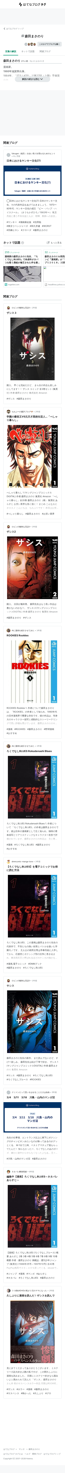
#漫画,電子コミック (16, 963)
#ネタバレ (12, 1277)
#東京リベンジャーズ (17, 226)
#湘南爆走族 (25, 222)
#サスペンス (13, 1393)
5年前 (54, 1092)
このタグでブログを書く (49, 44)
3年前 (34, 526)
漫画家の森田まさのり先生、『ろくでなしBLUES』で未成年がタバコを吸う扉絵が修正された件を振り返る (21, 259)
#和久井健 (35, 226)
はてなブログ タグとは (13, 1454)
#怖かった (26, 1393)
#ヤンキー (12, 222)
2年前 (34, 307)
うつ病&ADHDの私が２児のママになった (29, 1290)
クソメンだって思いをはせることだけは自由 (31, 1092)
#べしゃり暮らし (15, 513)
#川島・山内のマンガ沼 (18, 1158)
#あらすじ (41, 1273)
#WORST (46, 226)
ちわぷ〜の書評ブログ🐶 (22, 411)
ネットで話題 (28, 51)
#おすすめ (12, 733)
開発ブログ (37, 1454)
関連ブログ (45, 51)
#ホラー (21, 1389)
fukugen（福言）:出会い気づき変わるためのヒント (33, 153)
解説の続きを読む (31, 79)
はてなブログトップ (52, 1454)
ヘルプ (27, 1454)
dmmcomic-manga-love (22, 861)
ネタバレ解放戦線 (19, 1171)
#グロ (48, 1393)
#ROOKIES (19, 729)
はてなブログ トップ (15, 28)
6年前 (31, 1171)
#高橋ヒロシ (13, 230)
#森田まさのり (40, 230)
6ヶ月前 (16, 156)
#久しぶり (38, 1393)
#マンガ (31, 1273)
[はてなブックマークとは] (22, 242)
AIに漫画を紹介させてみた (23, 630)
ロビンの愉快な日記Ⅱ (21, 307)
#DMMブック (35, 963)
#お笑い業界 (48, 513)
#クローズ (26, 230)
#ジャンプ (12, 1273)
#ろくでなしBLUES (24, 844)
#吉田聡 (37, 222)
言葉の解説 (10, 51)
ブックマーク (12, 252)
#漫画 (9, 729)
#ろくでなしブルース (17, 1079)
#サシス (11, 1075)
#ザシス (11, 398)
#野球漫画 (49, 729)
